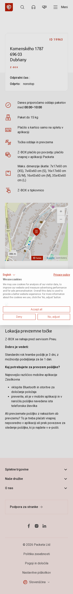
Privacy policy (62, 274)
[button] (9, 275)
